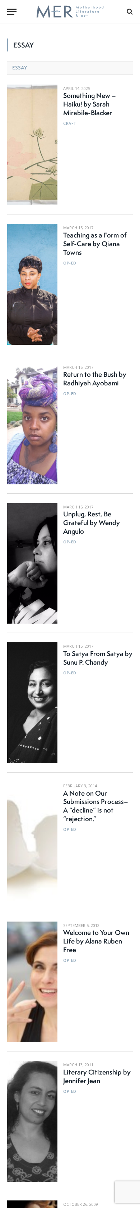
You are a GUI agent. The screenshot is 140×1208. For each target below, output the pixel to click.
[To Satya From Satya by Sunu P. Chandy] (32, 702)
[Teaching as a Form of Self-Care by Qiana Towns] (32, 284)
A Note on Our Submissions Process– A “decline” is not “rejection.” (95, 806)
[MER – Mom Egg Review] (70, 12)
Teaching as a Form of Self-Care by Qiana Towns (95, 243)
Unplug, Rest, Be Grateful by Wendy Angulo (91, 522)
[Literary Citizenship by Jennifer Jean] (32, 1121)
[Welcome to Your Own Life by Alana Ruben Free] (32, 982)
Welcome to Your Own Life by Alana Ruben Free (96, 941)
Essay (19, 67)
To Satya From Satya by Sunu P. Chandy (97, 658)
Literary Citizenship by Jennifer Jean (97, 1076)
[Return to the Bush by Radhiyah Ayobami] (32, 423)
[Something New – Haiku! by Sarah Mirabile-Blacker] (32, 145)
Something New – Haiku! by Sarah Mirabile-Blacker (89, 104)
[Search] (129, 12)
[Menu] (12, 12)
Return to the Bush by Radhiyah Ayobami (94, 379)
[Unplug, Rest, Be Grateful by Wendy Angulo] (32, 563)
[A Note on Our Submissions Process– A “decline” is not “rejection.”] (32, 842)
